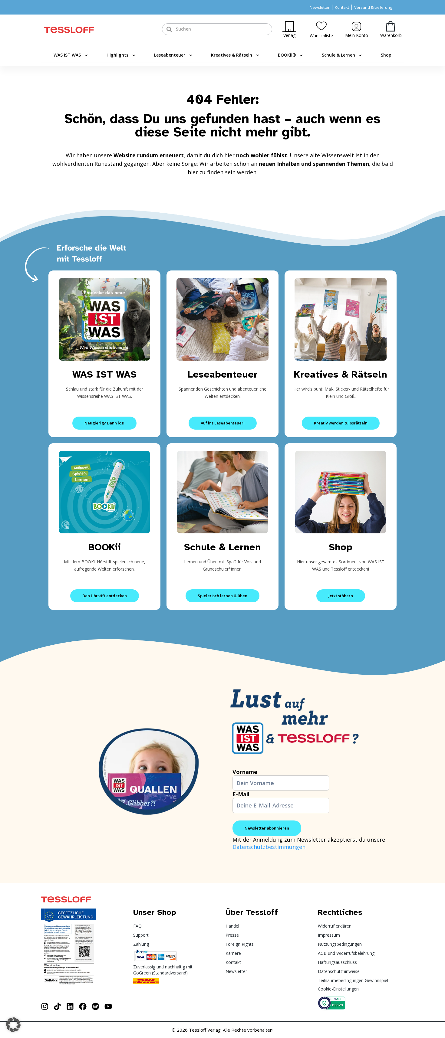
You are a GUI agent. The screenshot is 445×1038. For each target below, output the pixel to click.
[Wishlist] (321, 26)
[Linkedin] (70, 1006)
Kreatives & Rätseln (231, 55)
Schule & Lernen (338, 55)
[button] (13, 1024)
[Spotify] (95, 1006)
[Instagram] (44, 1006)
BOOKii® (287, 55)
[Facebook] (83, 1006)
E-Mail (240, 794)
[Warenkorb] (390, 26)
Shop (386, 55)
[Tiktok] (57, 1006)
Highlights (117, 55)
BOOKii (104, 547)
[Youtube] (108, 1006)
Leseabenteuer (169, 55)
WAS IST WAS (67, 55)
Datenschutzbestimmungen (268, 846)
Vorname (244, 771)
